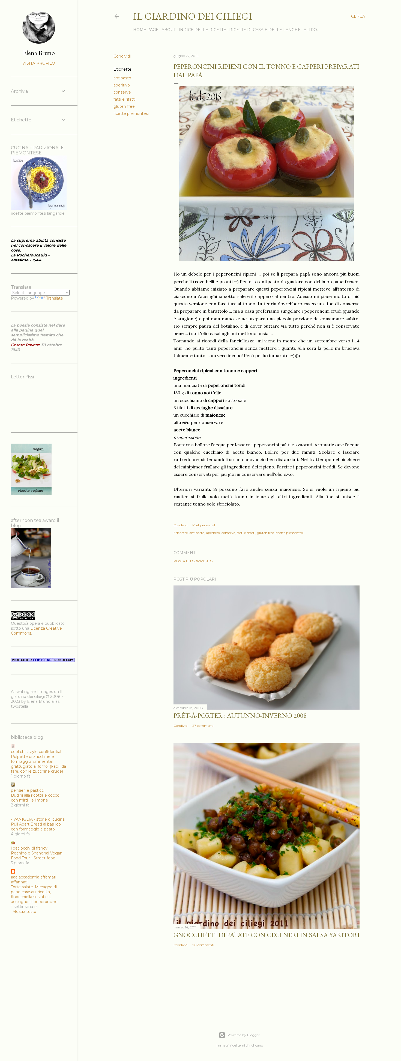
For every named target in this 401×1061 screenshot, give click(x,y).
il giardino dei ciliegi (192, 16)
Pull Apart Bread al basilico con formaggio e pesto (36, 827)
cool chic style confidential (36, 751)
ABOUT (168, 29)
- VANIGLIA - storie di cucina (38, 819)
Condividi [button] (122, 56)
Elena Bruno (39, 53)
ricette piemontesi (131, 113)
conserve (122, 92)
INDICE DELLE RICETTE (202, 29)
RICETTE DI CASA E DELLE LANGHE (265, 29)
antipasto (122, 78)
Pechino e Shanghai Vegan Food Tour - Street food (36, 855)
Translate (54, 298)
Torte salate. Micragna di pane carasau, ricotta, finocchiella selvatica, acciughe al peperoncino (34, 894)
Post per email (203, 525)
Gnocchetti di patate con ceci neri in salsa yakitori (266, 935)
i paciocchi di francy (29, 848)
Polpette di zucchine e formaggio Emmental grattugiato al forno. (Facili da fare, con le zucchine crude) (38, 764)
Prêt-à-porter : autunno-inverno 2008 (240, 715)
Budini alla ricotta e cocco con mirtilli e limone (35, 798)
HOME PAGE (145, 29)
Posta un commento (193, 561)
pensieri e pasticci (27, 790)
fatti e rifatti (124, 99)
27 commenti (203, 726)
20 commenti (203, 945)
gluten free (124, 106)
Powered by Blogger (244, 1035)
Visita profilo (38, 63)
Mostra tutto (24, 911)
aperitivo (121, 85)
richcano (256, 1045)
